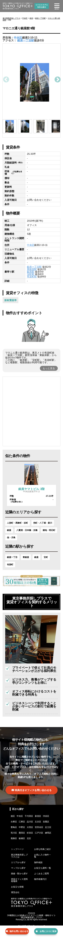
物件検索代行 (40, 879)
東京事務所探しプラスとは (19, 856)
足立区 (48, 827)
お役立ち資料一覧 (42, 868)
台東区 (14, 821)
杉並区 (30, 833)
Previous (6, 80)
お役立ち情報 (17, 887)
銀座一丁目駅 (40, 18)
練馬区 (48, 833)
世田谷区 (39, 827)
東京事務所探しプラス (11, 18)
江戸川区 (39, 833)
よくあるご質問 (41, 873)
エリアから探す (18, 862)
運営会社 (15, 892)
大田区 (30, 827)
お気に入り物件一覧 (42, 856)
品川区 (30, 821)
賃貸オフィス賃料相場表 (19, 880)
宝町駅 (30, 274)
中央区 (24, 18)
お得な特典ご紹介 (42, 849)
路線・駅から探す (19, 873)
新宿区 (38, 816)
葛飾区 (14, 838)
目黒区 (46, 821)
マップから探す (18, 868)
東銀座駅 (32, 269)
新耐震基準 (10, 300)
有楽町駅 (32, 276)
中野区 (22, 827)
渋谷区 (46, 816)
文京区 (38, 821)
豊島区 (14, 827)
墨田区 (22, 833)
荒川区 (14, 833)
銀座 (31, 18)
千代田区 (29, 816)
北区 (29, 838)
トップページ (17, 849)
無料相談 (38, 862)
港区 (13, 816)
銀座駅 (30, 271)
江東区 (22, 821)
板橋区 (22, 838)
